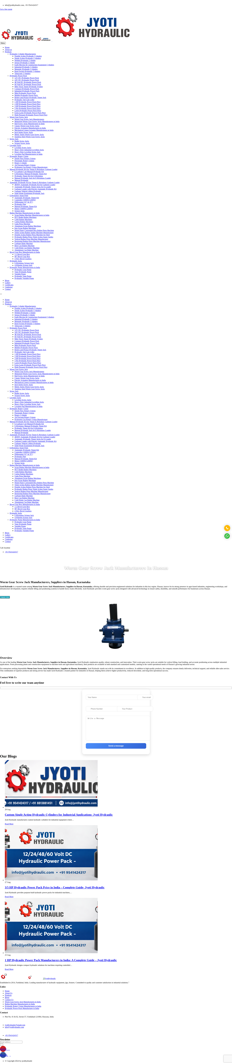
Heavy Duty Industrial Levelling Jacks (29, 150)
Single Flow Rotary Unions (25, 158)
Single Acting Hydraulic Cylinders (27, 58)
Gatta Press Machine (22, 224)
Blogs (7, 280)
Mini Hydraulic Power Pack (25, 93)
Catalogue (9, 287)
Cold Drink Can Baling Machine (27, 248)
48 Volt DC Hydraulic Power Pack (27, 82)
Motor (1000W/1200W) (23, 209)
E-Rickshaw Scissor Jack (24, 263)
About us (8, 50)
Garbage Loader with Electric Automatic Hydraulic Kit (35, 189)
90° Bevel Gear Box (22, 257)
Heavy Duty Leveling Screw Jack (27, 152)
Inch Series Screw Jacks (23, 132)
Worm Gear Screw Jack (19, 117)
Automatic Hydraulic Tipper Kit (26, 198)
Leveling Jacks (15, 145)
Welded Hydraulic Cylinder (25, 60)
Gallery (8, 283)
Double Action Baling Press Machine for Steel (32, 235)
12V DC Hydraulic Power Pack (26, 78)
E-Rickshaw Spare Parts (19, 196)
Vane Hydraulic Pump (22, 272)
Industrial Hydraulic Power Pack (26, 91)
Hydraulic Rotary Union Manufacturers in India (23, 1006)
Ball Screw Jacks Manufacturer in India (29, 124)
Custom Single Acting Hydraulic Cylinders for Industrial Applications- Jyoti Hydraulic (59, 814)
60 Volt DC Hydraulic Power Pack (27, 84)
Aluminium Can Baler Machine (26, 250)
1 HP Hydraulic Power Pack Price (27, 102)
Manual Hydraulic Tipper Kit (25, 206)
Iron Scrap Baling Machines (25, 228)
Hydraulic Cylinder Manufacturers (23, 54)
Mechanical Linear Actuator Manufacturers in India (34, 130)
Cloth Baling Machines (23, 219)
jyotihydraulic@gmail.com (15, 1025)
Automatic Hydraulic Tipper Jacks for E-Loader (32, 187)
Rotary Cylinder (20, 163)
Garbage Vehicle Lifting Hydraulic (27, 191)
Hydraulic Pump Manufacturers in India (25, 267)
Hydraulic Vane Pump (22, 276)
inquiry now (5, 597)
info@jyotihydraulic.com (14, 1027)
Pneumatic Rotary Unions (24, 161)
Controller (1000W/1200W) (25, 200)
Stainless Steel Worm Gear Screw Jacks (29, 137)
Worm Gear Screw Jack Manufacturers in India (23, 1002)
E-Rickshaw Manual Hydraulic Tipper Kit (30, 174)
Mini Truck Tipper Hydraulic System (28, 87)
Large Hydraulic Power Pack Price (27, 111)
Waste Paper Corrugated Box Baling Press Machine (34, 230)
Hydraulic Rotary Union (19, 156)
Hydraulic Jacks (16, 261)
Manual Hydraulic (21, 180)
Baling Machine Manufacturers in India (25, 213)
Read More (9, 824)
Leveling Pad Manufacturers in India (28, 154)
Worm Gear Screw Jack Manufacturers (29, 119)
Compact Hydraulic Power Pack (26, 89)
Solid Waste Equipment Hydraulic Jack (29, 193)
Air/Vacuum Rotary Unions (25, 165)
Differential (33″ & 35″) (23, 202)
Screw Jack (14, 139)
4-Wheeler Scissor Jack (23, 265)
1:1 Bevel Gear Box (22, 254)
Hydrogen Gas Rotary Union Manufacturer (30, 167)
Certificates (9, 285)
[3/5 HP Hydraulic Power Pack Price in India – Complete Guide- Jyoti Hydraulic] (51, 880)
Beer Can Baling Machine (24, 246)
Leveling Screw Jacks (22, 148)
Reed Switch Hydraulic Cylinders (27, 71)
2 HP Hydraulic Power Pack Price (27, 104)
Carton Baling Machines (23, 222)
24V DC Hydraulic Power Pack (26, 80)
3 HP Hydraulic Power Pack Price (27, 106)
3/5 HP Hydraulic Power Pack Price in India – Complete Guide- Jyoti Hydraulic (55, 887)
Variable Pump (20, 274)
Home (7, 47)
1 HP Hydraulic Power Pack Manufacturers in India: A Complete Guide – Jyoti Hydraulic (61, 960)
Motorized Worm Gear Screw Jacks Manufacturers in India (36, 121)
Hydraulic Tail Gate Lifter (24, 100)
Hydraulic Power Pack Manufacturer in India (22, 1008)
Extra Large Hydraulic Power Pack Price (30, 113)
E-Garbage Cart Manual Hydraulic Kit (29, 172)
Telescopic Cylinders (22, 74)
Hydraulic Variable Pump (24, 278)
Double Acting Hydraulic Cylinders (28, 56)
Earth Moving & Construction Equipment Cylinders (34, 65)
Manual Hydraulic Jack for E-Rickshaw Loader (32, 178)
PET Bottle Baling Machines (25, 217)
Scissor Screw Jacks (22, 143)
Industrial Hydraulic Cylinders (26, 67)
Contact (8, 289)
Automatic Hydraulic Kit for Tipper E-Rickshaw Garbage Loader (35, 182)
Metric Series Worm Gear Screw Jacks (29, 135)
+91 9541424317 (11, 552)
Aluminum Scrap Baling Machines (27, 226)
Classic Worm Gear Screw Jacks (26, 126)
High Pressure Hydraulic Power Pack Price (30, 115)
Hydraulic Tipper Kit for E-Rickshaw (28, 176)
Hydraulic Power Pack (18, 76)
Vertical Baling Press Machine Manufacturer (31, 239)
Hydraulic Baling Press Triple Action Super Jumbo (33, 237)
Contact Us (9, 1000)
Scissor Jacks (19, 211)
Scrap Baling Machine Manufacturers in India (31, 215)
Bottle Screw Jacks (21, 141)
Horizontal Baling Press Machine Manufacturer (32, 241)
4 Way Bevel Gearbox (23, 259)
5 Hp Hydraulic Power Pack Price (27, 108)
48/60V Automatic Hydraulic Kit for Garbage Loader (34, 185)
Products (8, 52)
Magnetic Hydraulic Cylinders (26, 69)
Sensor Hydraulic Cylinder (24, 63)
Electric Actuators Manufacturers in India (30, 128)
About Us (8, 993)
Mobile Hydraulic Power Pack (26, 95)
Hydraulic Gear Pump (22, 270)
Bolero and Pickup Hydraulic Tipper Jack (30, 97)
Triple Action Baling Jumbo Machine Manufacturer (34, 233)
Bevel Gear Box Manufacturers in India (25, 252)
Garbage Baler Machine (23, 243)
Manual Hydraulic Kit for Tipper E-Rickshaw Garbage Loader (33, 169)
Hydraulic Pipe (20, 204)
